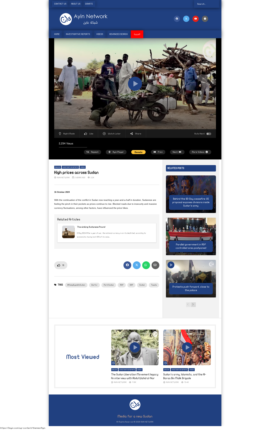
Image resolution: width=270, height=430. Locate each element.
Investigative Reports (78, 34)
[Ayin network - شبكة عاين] (79, 19)
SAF (131, 285)
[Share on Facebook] (127, 265)
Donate (89, 4)
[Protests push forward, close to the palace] (191, 278)
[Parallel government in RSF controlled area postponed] (191, 236)
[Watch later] (205, 19)
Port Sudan (109, 285)
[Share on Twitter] (137, 265)
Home (57, 34)
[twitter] (186, 19)
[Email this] (155, 265)
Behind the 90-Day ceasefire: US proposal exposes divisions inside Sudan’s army (191, 202)
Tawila (154, 285)
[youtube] (195, 19)
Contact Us (60, 4)
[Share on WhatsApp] (146, 265)
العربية (137, 34)
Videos (99, 34)
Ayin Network (63, 178)
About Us (75, 4)
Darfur (94, 285)
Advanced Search (118, 34)
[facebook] (177, 19)
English (57, 167)
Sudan (142, 285)
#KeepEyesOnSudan (76, 285)
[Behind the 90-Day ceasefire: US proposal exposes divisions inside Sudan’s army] (191, 194)
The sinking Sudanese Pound (91, 227)
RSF (121, 285)
